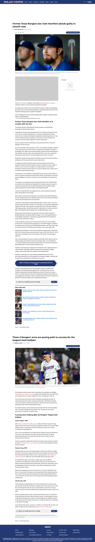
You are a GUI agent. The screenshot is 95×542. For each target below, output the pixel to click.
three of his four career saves (44, 506)
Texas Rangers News (24, 327)
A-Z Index (49, 535)
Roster (47, 2)
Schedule (36, 2)
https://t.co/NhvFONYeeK (21, 116)
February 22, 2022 (35, 118)
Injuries (52, 2)
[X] (86, 1)
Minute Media (8, 538)
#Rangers (21, 114)
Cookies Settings (63, 535)
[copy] (23, 32)
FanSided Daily (19, 532)
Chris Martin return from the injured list (30, 443)
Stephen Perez (18, 343)
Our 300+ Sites (62, 530)
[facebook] (84, 1)
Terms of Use (62, 532)
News (26, 2)
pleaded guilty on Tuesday (47, 103)
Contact (49, 530)
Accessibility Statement (35, 535)
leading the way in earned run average (25, 394)
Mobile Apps (76, 530)
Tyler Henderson (18, 29)
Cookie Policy (76, 532)
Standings (41, 2)
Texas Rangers (23, 103)
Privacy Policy (50, 532)
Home (16, 327)
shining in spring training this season (27, 424)
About (16, 530)
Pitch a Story (32, 532)
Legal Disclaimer (19, 535)
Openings (31, 530)
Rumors (30, 2)
